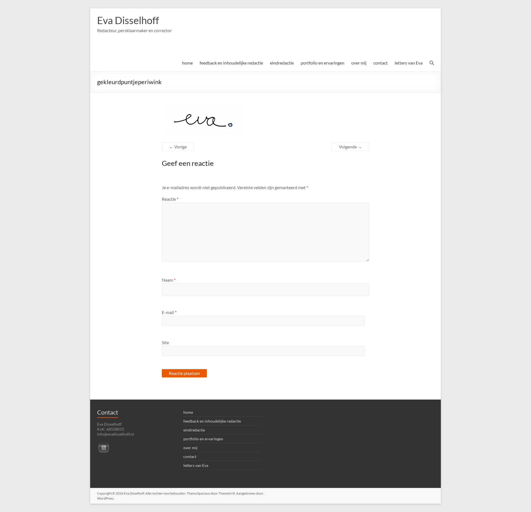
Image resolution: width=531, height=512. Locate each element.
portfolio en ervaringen (322, 62)
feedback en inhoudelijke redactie (231, 62)
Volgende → (350, 146)
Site (165, 342)
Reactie (170, 199)
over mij (358, 62)
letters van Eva (409, 62)
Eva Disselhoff (128, 20)
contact (380, 62)
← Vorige (178, 146)
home (187, 62)
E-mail (169, 312)
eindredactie (282, 62)
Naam (169, 279)
